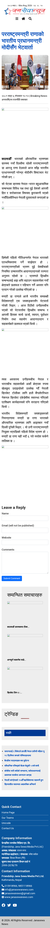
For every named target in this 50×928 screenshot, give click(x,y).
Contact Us (8, 828)
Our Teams (8, 817)
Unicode (6, 823)
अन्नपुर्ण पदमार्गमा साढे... (16, 659)
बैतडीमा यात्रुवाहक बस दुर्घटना (16, 760)
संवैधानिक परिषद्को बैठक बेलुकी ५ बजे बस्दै (21, 765)
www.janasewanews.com (19, 897)
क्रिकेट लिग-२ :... (14, 692)
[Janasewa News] (25, 10)
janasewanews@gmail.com (20, 893)
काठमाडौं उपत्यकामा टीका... (18, 627)
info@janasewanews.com (19, 889)
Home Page (8, 812)
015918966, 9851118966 (18, 885)
